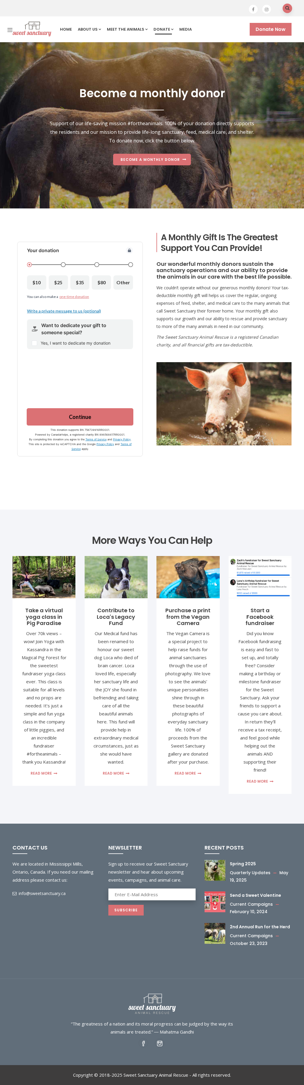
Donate (161, 29)
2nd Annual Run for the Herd (260, 927)
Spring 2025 (243, 864)
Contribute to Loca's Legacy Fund (116, 617)
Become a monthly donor (150, 159)
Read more (41, 773)
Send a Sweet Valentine (255, 895)
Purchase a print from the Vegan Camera (187, 617)
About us (88, 29)
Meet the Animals (125, 29)
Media (185, 29)
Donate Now (271, 29)
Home (66, 29)
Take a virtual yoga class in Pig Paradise (44, 617)
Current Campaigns (251, 904)
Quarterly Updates (250, 873)
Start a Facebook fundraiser (260, 617)
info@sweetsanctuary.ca (42, 893)
